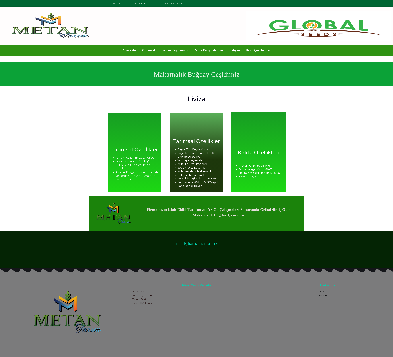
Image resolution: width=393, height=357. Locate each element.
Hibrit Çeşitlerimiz (258, 50)
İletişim (235, 50)
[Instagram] (300, 3)
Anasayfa (129, 50)
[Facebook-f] (293, 3)
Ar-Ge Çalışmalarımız (209, 50)
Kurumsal (148, 50)
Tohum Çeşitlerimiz (174, 50)
